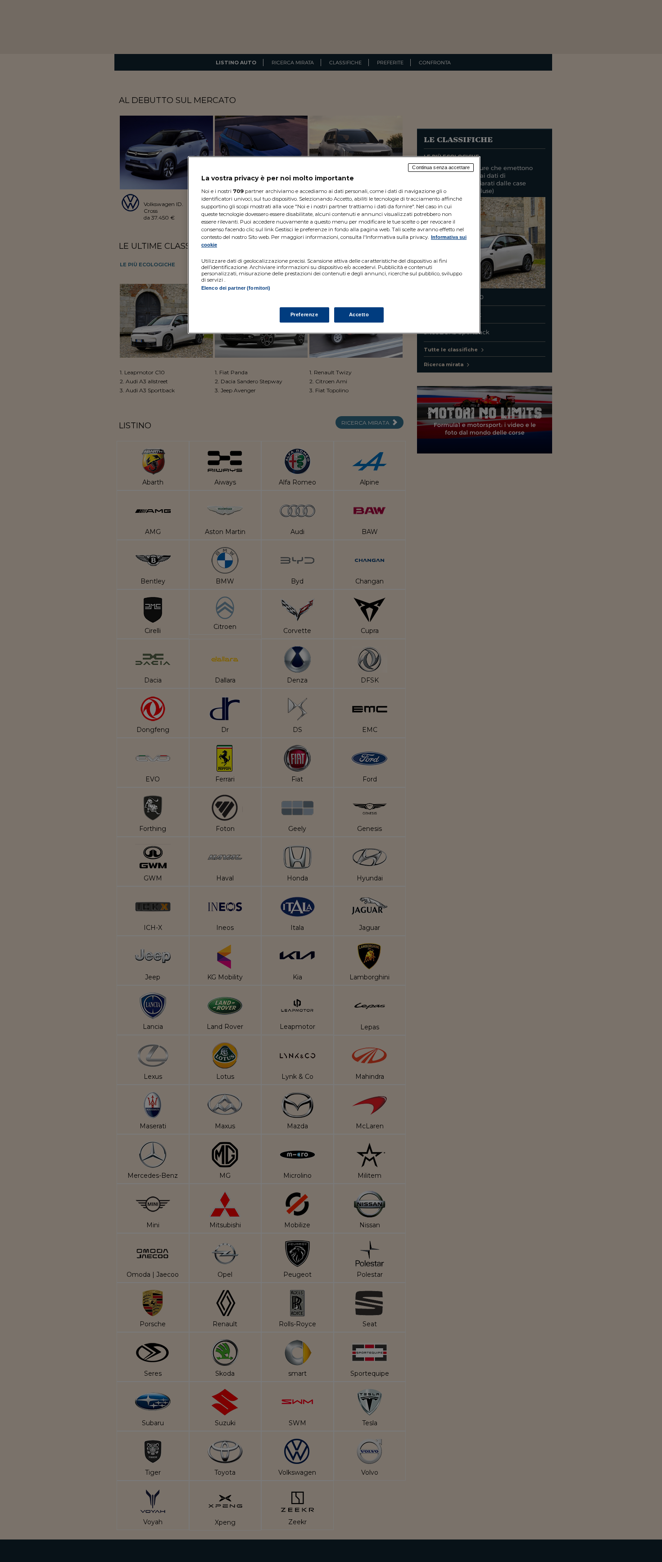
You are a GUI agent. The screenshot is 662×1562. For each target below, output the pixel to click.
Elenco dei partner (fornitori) (235, 288)
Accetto (359, 314)
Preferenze (304, 314)
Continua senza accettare (441, 167)
